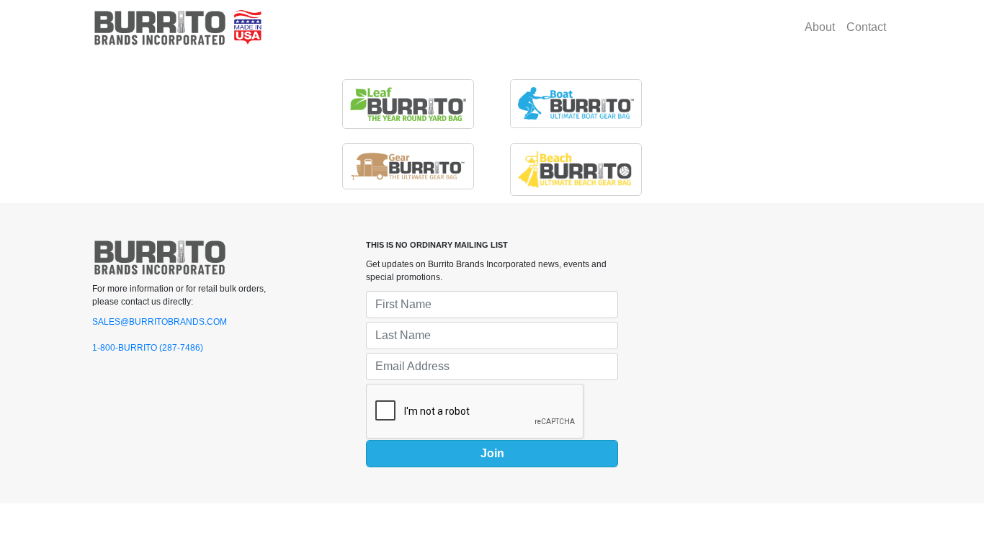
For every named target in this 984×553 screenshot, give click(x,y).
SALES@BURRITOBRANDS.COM (159, 322)
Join (492, 453)
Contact (866, 27)
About (820, 27)
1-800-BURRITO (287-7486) (147, 348)
